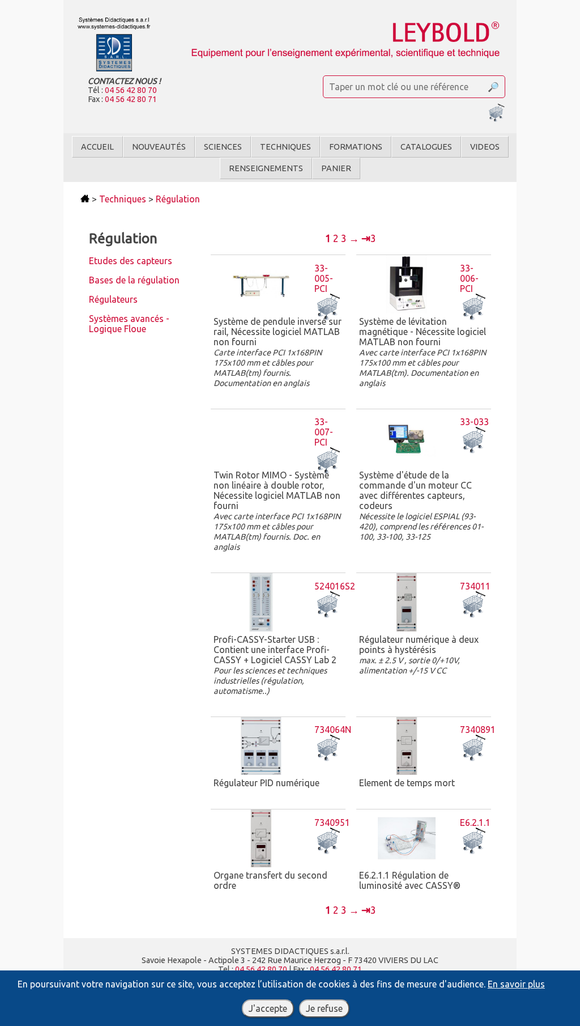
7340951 (332, 822)
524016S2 (334, 586)
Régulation (178, 199)
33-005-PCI (323, 278)
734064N (332, 729)
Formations (355, 146)
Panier (336, 168)
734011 (475, 586)
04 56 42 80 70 (131, 90)
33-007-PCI (323, 432)
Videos (485, 146)
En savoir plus (516, 984)
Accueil (97, 146)
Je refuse (324, 1008)
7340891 (478, 729)
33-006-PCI (469, 278)
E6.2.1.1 (475, 822)
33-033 (474, 422)
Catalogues (426, 146)
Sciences (223, 146)
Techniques (285, 146)
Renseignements (266, 168)
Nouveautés (159, 146)
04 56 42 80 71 (131, 99)
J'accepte (268, 1008)
